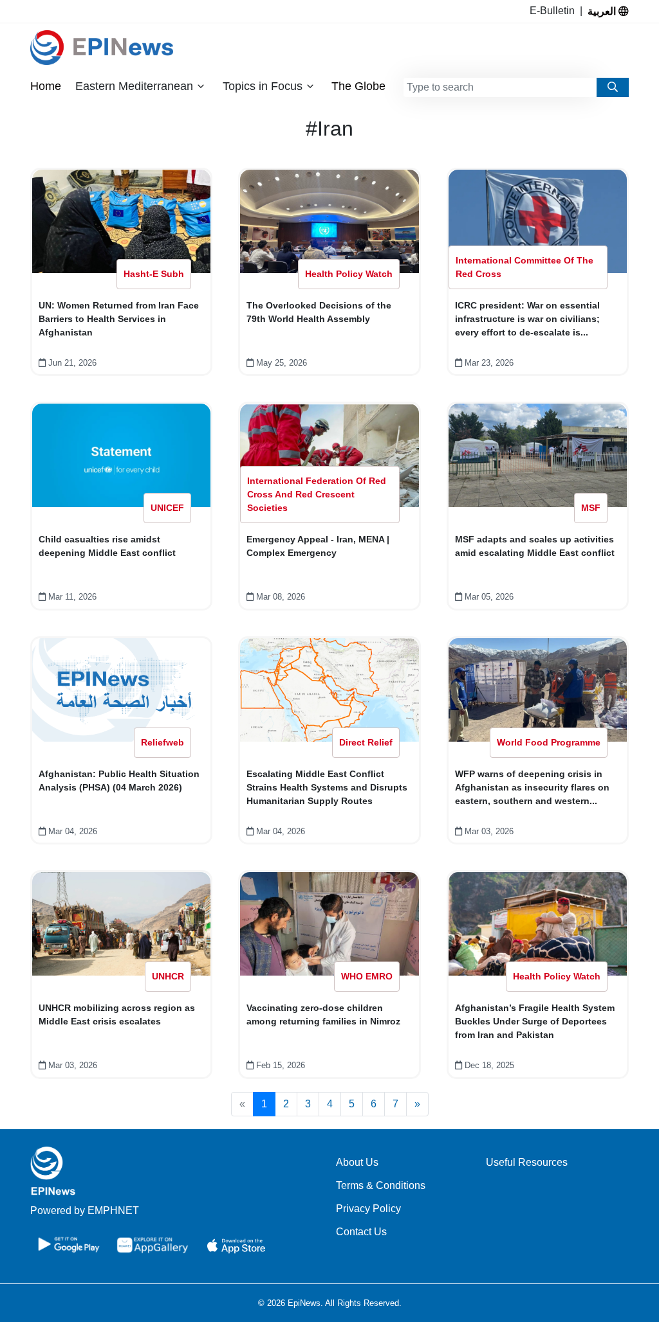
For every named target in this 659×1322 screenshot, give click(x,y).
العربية (603, 11)
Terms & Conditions (380, 1185)
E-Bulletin (555, 10)
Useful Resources (527, 1162)
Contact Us (361, 1231)
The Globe (358, 86)
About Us (357, 1162)
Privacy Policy (368, 1208)
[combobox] (500, 87)
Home (45, 86)
